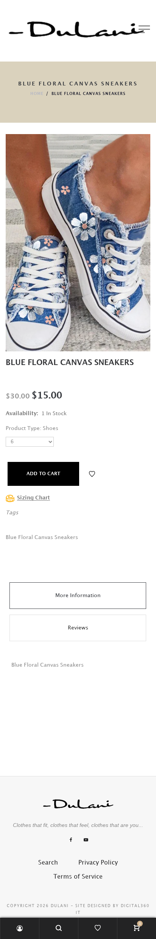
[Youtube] (86, 840)
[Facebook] (71, 840)
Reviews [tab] (78, 627)
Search (48, 863)
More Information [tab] (78, 595)
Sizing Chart (33, 497)
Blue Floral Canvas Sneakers (70, 362)
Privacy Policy (98, 863)
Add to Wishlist (92, 474)
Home (37, 94)
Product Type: (23, 428)
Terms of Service (78, 877)
